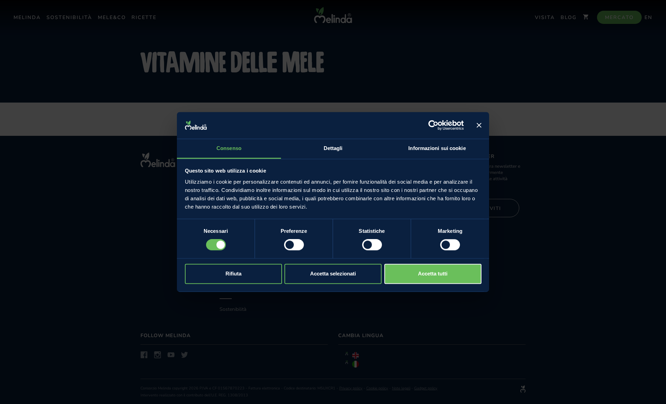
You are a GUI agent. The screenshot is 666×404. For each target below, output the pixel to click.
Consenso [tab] (228, 148)
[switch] (294, 245)
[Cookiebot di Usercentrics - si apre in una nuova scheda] (433, 125)
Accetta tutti (432, 273)
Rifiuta (233, 273)
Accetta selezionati (333, 273)
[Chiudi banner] (479, 125)
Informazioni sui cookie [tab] (437, 148)
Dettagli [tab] (333, 148)
